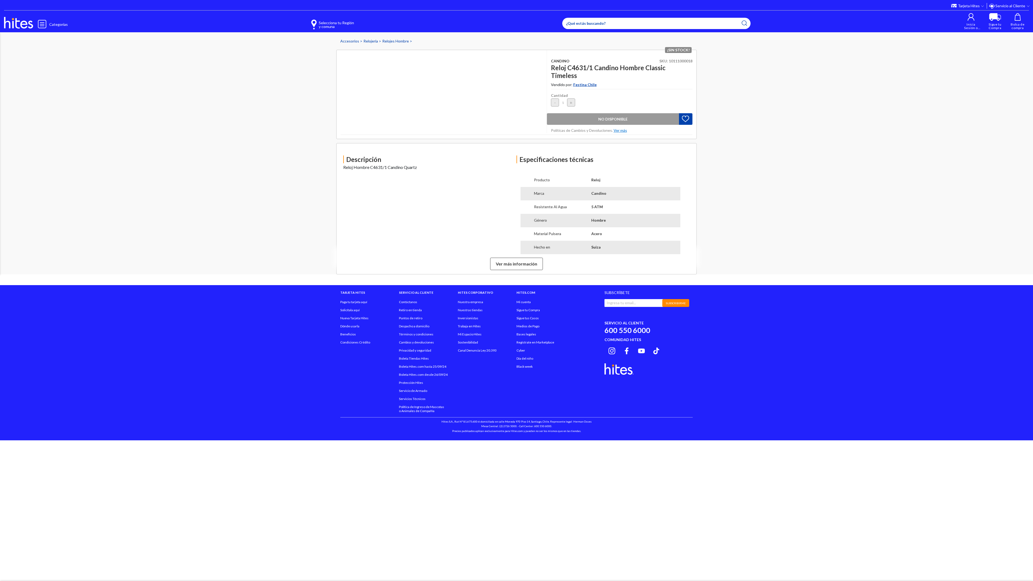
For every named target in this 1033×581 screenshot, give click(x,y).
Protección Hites (411, 383)
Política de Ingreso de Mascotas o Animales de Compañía (421, 409)
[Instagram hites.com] (612, 350)
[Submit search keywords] (744, 23)
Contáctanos (408, 302)
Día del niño (524, 358)
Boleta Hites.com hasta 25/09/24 (422, 366)
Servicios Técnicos (412, 399)
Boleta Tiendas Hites (414, 358)
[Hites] (18, 23)
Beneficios (348, 334)
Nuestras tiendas (470, 310)
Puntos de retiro (410, 318)
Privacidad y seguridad (415, 350)
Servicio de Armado (413, 391)
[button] (971, 21)
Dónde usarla (349, 326)
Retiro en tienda (410, 310)
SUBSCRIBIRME (676, 303)
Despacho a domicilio (414, 326)
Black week (524, 366)
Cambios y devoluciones (416, 342)
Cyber (520, 350)
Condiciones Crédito (355, 342)
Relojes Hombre (396, 41)
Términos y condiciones (416, 334)
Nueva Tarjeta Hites (354, 318)
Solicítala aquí (350, 310)
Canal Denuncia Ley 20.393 (477, 350)
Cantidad (559, 95)
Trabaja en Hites (469, 326)
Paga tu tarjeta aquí (353, 302)
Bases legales (526, 334)
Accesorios (350, 41)
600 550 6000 (627, 330)
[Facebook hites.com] (626, 350)
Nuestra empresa (470, 302)
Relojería (371, 41)
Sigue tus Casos (527, 318)
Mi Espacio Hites (470, 334)
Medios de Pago (527, 326)
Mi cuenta (523, 302)
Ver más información (516, 263)
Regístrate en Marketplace (535, 342)
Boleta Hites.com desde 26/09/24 (423, 375)
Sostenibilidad (468, 342)
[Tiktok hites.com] (656, 350)
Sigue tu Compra (528, 310)
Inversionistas (468, 318)
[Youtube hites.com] (641, 350)
